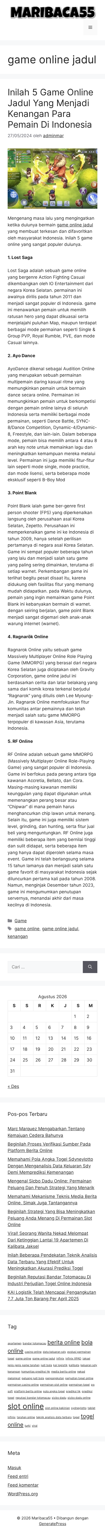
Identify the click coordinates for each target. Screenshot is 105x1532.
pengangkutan (54, 1378)
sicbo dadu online (79, 1397)
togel (76, 1417)
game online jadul (75, 224)
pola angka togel (54, 1391)
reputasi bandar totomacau (33, 1397)
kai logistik (60, 1365)
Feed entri (18, 1476)
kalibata (74, 1365)
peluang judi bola (33, 1378)
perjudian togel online (79, 1378)
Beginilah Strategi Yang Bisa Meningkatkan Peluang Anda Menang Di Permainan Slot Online (51, 1218)
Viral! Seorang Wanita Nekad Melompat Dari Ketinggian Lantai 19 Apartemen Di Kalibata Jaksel (48, 1240)
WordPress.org (23, 1493)
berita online (63, 1342)
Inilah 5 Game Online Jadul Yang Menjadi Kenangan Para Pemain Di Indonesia (50, 108)
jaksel (86, 1358)
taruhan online (26, 1417)
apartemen (14, 1343)
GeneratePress (52, 1523)
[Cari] (90, 967)
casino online (33, 1352)
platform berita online (28, 1391)
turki (28, 1425)
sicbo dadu (59, 1397)
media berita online (63, 1371)
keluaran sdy (89, 1365)
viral (34, 1425)
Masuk (14, 1467)
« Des (13, 1086)
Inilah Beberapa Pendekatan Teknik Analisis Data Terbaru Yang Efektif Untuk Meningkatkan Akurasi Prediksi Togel (52, 1262)
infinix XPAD (73, 1358)
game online (27, 928)
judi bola (46, 1365)
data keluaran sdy (54, 1352)
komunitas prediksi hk (35, 1371)
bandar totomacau (34, 1343)
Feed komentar (23, 1485)
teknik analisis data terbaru (54, 1417)
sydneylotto (78, 1408)
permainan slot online (54, 1384)
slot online (26, 1406)
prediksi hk (73, 1391)
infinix (60, 1358)
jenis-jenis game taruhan (24, 1365)
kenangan (18, 936)
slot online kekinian (57, 1408)
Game (21, 920)
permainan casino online (23, 1384)
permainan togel (79, 1384)
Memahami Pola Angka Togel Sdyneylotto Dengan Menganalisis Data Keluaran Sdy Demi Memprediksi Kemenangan (50, 1166)
